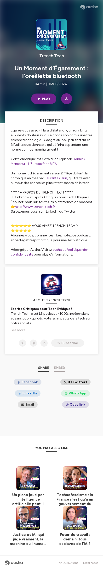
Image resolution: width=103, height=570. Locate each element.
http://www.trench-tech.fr (35, 207)
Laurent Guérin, (56, 178)
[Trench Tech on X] (22, 343)
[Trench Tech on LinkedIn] (44, 343)
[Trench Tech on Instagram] (33, 343)
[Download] (66, 98)
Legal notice (90, 563)
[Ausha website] (89, 7)
